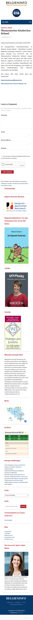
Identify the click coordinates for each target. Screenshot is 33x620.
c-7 (30, 617)
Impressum (10, 602)
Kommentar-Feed (9, 537)
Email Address (6, 140)
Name (3, 132)
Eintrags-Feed (8, 535)
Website (3, 148)
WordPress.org (8, 539)
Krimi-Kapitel (8, 520)
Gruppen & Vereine (6, 28)
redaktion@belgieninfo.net (12, 394)
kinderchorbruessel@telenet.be (11, 80)
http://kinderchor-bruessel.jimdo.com (13, 83)
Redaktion (18, 602)
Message (4, 115)
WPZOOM (20, 612)
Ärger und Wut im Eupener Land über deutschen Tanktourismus (14, 467)
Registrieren (8, 531)
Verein (24, 602)
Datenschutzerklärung (16, 604)
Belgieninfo (16, 598)
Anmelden (7, 533)
